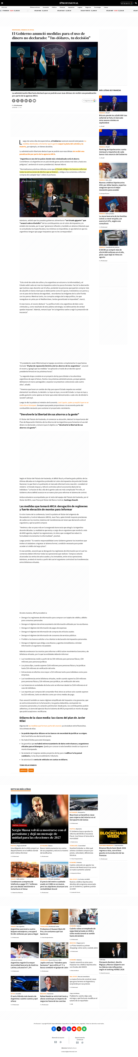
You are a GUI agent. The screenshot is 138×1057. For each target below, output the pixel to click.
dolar (31, 770)
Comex (106, 7)
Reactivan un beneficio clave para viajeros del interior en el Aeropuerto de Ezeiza (82, 817)
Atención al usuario (58, 1038)
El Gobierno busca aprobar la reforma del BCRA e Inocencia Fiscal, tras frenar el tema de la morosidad (82, 835)
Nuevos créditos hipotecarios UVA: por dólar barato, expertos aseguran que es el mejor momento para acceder (112, 186)
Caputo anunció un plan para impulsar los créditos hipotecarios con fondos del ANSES (83, 964)
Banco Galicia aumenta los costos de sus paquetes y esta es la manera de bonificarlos (54, 850)
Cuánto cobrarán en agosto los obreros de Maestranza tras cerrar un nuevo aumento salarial (83, 867)
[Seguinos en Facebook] (53, 1028)
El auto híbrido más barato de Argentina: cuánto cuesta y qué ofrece (24, 998)
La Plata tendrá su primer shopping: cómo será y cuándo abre (84, 946)
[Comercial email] (77, 1042)
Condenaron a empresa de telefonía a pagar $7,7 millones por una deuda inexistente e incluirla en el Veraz (24, 885)
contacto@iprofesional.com (69, 1051)
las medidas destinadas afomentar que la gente (53, 144)
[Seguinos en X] (59, 1028)
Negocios (88, 7)
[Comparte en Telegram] (30, 100)
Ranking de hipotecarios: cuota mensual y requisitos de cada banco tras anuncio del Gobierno (113, 152)
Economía (46, 7)
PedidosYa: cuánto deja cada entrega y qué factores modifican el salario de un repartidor (83, 998)
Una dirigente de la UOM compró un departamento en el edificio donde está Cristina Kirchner (25, 850)
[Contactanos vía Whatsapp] (61, 1042)
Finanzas (62, 7)
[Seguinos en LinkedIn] (69, 1028)
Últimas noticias (35, 7)
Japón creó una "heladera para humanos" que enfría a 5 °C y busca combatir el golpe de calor (54, 965)
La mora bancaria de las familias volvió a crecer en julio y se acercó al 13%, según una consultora (113, 220)
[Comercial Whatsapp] (82, 1042)
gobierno (23, 770)
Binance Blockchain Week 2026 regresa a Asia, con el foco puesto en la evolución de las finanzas (112, 852)
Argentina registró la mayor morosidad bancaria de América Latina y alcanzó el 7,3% (24, 965)
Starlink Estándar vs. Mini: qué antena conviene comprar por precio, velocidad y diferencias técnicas (81, 852)
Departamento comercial (80, 1039)
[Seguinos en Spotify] (84, 1028)
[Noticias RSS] (79, 1028)
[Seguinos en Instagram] (64, 1028)
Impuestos (71, 7)
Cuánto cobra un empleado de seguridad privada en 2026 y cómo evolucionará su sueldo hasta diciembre (82, 932)
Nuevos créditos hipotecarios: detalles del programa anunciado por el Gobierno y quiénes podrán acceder (83, 885)
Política (54, 7)
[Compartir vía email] (34, 100)
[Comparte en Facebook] (13, 100)
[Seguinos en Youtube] (74, 1028)
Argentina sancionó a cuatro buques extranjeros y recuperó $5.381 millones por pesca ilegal (24, 931)
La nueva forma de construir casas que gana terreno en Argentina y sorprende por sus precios (83, 981)
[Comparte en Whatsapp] (22, 100)
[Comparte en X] (18, 100)
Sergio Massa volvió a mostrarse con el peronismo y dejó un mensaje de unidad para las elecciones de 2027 (39, 834)
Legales (80, 7)
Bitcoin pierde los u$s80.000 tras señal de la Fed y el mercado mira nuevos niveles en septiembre (113, 119)
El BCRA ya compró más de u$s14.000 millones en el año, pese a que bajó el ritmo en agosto (111, 253)
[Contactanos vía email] (55, 1042)
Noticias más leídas (21, 789)
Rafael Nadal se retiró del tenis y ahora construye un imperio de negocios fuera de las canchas (54, 998)
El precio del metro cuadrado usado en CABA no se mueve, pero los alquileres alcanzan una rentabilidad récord (54, 885)
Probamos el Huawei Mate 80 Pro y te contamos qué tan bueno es (52, 931)
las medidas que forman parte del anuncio (44, 726)
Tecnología (97, 7)
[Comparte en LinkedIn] (26, 100)
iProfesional (16, 30)
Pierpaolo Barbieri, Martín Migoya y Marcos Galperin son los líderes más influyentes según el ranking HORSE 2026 (111, 966)
